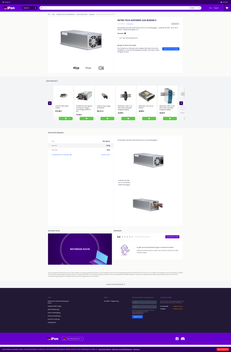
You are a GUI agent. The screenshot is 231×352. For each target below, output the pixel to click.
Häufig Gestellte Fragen (54, 306)
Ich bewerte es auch (172, 237)
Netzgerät (91, 14)
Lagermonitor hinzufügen (170, 49)
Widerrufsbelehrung (53, 309)
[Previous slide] (50, 103)
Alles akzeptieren (223, 349)
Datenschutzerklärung (54, 316)
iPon (49, 14)
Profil (106, 297)
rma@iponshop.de (178, 306)
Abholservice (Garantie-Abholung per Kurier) (58, 302)
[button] (76, 68)
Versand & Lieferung (54, 319)
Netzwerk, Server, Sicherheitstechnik (65, 14)
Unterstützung (166, 297)
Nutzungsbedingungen (138, 311)
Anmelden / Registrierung (111, 301)
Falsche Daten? (105, 155)
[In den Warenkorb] (66, 118)
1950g (108, 146)
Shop (210, 8)
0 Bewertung (130, 24)
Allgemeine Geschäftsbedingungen (122, 349)
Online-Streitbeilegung (54, 312)
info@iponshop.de (178, 309)
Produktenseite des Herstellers (60, 155)
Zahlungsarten (52, 322)
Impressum (136, 349)
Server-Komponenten (82, 14)
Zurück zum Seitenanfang (114, 284)
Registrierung (137, 317)
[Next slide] (181, 103)
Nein (108, 150)
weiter (137, 29)
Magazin (216, 8)
